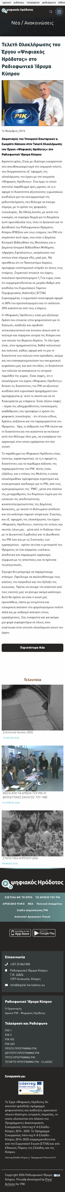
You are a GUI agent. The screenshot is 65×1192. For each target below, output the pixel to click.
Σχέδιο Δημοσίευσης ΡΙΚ (32, 910)
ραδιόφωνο (49, 2)
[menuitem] (51, 12)
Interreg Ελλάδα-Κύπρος (16, 1158)
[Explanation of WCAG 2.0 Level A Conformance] (57, 1181)
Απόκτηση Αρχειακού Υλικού (32, 917)
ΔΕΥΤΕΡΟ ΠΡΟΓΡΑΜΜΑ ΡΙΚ (22, 1053)
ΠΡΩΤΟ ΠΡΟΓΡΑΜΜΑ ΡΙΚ (21, 1048)
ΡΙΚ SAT (10, 1044)
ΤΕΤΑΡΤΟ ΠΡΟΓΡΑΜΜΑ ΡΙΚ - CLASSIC (29, 1062)
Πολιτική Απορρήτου (49, 904)
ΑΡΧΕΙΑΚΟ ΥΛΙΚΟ (13, 904)
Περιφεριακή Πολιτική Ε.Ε (43, 1158)
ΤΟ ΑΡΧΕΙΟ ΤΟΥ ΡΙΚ (48, 897)
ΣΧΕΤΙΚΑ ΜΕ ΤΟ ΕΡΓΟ (18, 897)
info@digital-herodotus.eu (27, 985)
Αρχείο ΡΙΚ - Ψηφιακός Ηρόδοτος (25, 1013)
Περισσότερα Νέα (32, 647)
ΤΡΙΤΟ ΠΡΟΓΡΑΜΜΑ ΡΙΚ (20, 1057)
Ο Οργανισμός (13, 1009)
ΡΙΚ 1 (8, 1030)
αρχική (6, 2)
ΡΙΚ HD (9, 1039)
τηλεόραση (33, 2)
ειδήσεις (19, 2)
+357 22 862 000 (20, 964)
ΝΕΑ (30, 904)
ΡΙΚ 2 (8, 1035)
